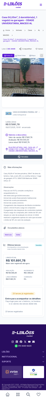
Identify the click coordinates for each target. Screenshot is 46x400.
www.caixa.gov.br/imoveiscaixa (18, 195)
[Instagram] (12, 341)
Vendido (24, 157)
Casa (30, 30)
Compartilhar (27, 49)
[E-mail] (33, 341)
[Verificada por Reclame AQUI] (33, 372)
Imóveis (19, 30)
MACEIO (6, 35)
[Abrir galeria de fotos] (42, 56)
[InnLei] (12, 372)
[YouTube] (29, 341)
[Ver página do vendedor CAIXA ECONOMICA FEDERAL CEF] (23, 113)
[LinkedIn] (16, 341)
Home (8, 30)
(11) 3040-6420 (24, 346)
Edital (18, 235)
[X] (25, 341)
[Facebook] (21, 341)
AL (39, 30)
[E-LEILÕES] (13, 5)
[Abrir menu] (40, 4)
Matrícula (8, 235)
